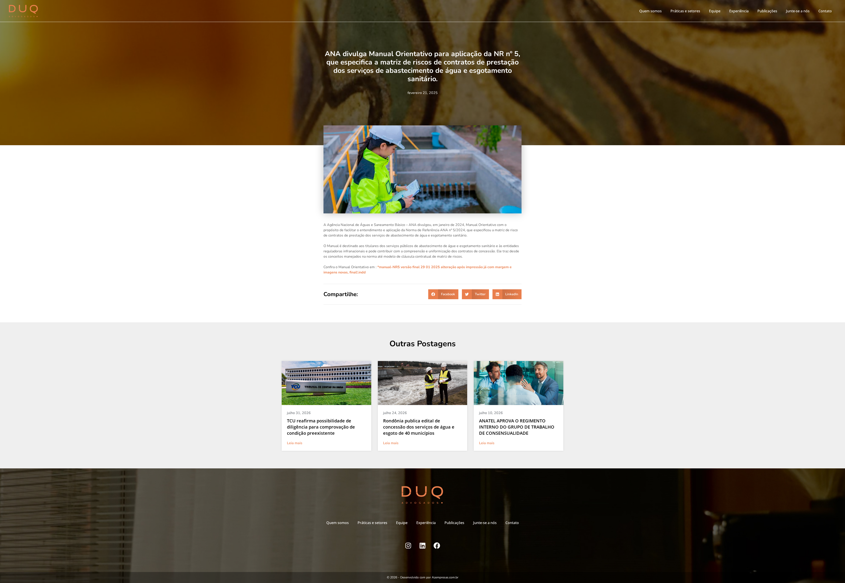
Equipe (714, 11)
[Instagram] (408, 545)
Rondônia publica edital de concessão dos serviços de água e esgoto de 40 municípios (418, 427)
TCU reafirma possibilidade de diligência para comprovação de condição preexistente (321, 427)
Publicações (767, 11)
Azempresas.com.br (445, 577)
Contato (825, 11)
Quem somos (650, 11)
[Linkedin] (422, 545)
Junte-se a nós (798, 11)
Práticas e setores (685, 11)
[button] (443, 294)
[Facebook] (436, 545)
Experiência (739, 11)
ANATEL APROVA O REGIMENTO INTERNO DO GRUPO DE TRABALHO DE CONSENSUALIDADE (516, 427)
